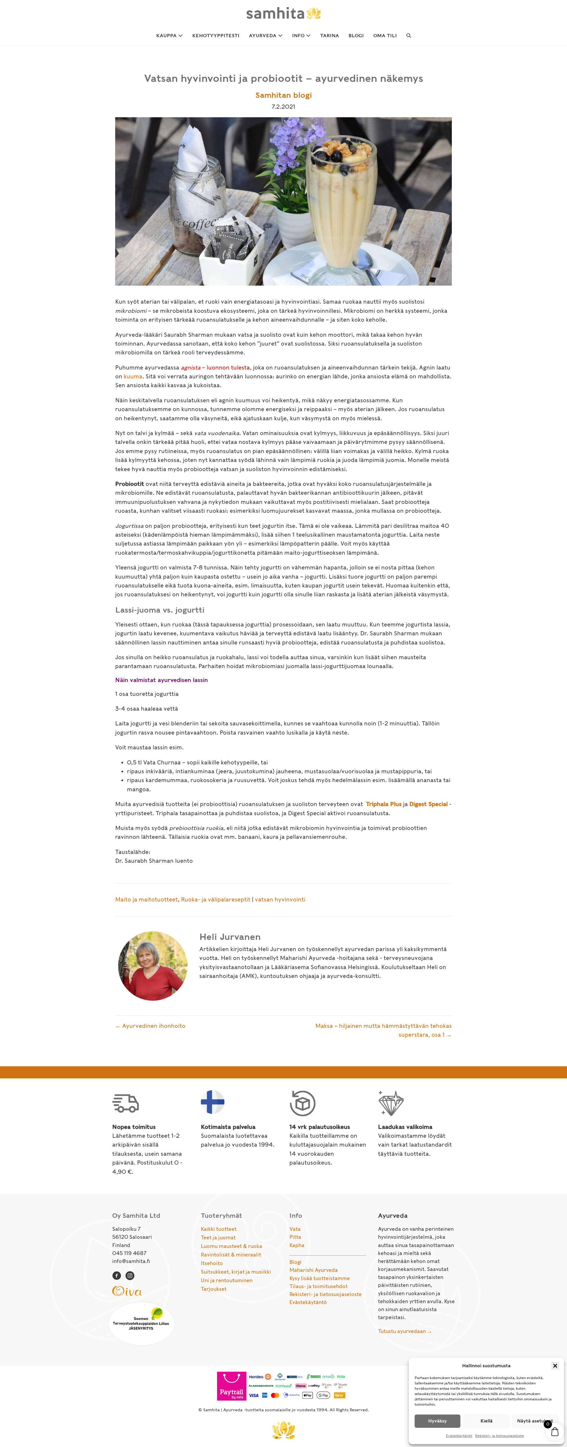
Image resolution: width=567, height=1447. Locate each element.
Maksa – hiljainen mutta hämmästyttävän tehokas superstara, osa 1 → (383, 1030)
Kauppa (167, 35)
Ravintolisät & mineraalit (231, 1255)
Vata (295, 1229)
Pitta (295, 1237)
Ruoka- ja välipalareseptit (215, 899)
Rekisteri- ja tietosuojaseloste (499, 1435)
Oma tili (385, 35)
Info (299, 35)
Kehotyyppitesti (215, 35)
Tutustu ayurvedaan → (405, 1331)
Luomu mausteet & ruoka (231, 1246)
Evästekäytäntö (459, 1435)
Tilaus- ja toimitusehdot (318, 1286)
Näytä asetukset (535, 1421)
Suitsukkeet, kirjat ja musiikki (236, 1272)
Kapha (296, 1245)
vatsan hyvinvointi (280, 899)
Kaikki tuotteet (219, 1229)
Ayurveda (263, 35)
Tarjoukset (214, 1289)
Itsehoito (212, 1263)
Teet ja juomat (218, 1238)
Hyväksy (437, 1421)
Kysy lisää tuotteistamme (319, 1278)
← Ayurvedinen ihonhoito (150, 1026)
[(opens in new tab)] (127, 1290)
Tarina (329, 35)
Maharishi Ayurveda (313, 1270)
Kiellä (486, 1421)
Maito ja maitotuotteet (146, 899)
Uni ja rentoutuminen (226, 1280)
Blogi (356, 35)
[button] (555, 1366)
